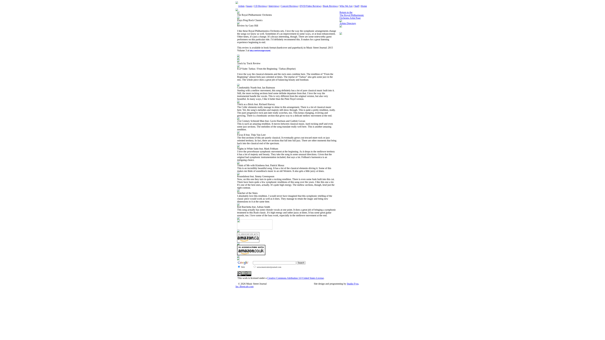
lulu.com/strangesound (260, 51)
